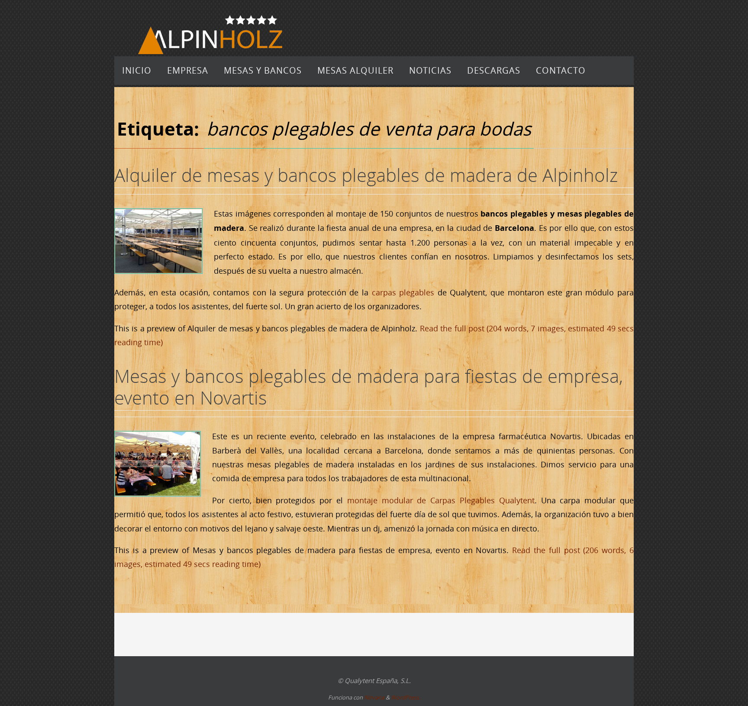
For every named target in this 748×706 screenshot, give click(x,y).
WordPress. (405, 697)
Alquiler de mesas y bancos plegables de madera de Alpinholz (366, 175)
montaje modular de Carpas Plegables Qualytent (441, 500)
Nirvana (374, 697)
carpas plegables (403, 292)
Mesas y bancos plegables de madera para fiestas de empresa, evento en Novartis (368, 387)
